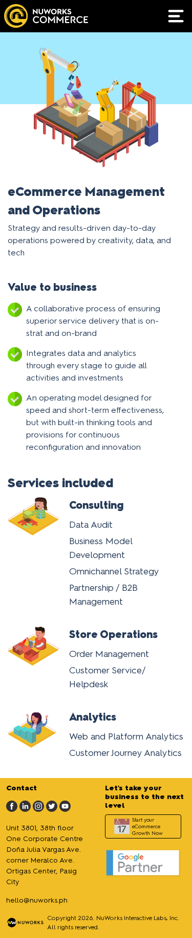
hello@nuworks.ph (37, 900)
